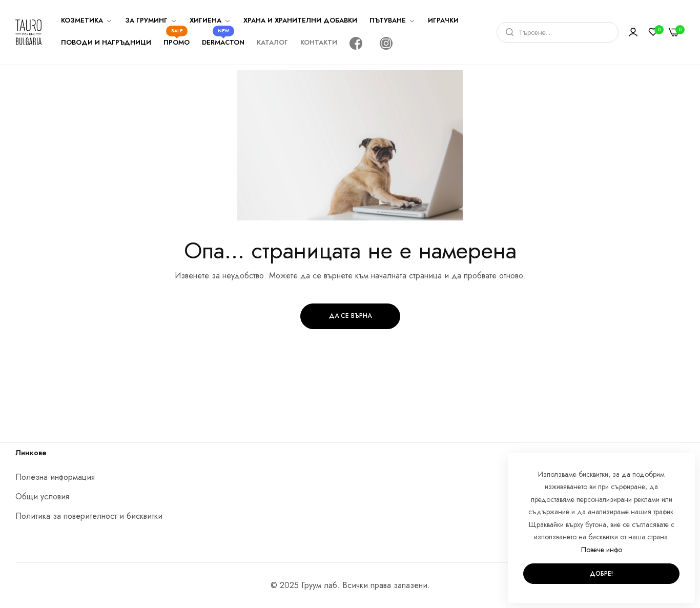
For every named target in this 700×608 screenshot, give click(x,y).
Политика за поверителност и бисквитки (88, 516)
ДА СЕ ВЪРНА (350, 315)
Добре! (601, 573)
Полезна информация (55, 477)
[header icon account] (633, 32)
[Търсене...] (507, 32)
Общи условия (42, 496)
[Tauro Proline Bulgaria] (28, 32)
